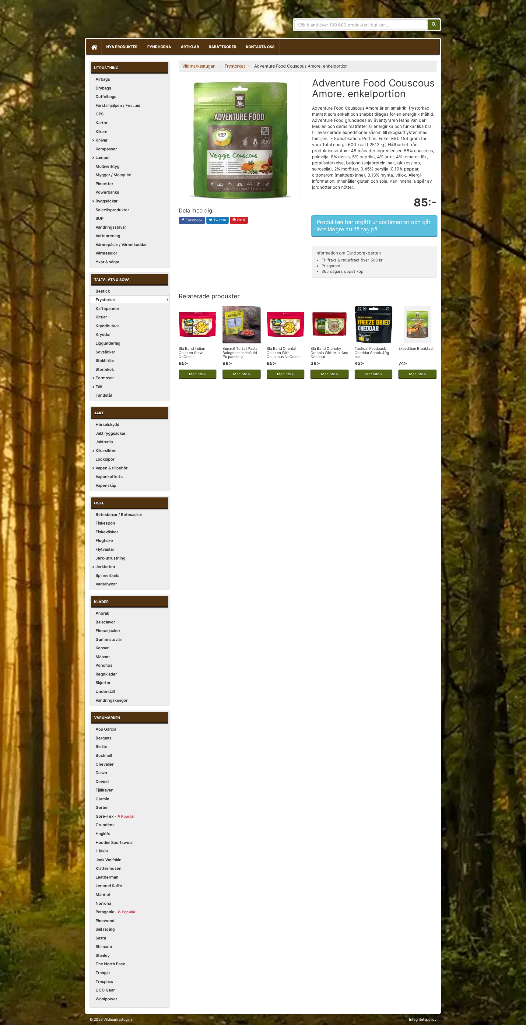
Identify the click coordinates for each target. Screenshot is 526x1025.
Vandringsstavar (111, 227)
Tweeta (219, 220)
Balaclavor (105, 622)
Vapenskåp (106, 485)
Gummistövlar (109, 639)
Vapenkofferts (109, 476)
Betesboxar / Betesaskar (119, 514)
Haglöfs (103, 833)
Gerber (102, 807)
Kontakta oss (260, 46)
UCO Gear (105, 990)
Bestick (103, 291)
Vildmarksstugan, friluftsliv (146, 20)
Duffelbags (106, 96)
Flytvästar (105, 549)
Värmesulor (106, 253)
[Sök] (434, 24)
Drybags (103, 88)
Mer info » (197, 374)
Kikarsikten (106, 450)
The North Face (110, 963)
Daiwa (101, 772)
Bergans (103, 737)
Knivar (101, 140)
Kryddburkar (107, 325)
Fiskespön (105, 523)
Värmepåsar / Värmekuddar (121, 244)
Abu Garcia (106, 729)
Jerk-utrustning (110, 558)
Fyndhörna (159, 46)
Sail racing (105, 929)
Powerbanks (107, 192)
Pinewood (105, 920)
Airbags (103, 79)
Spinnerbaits (107, 575)
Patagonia (115, 911)
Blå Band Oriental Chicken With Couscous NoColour (284, 352)
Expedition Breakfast (415, 348)
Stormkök (105, 369)
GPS (99, 113)
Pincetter (104, 183)
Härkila (102, 850)
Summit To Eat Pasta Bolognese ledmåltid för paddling (240, 352)
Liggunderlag (108, 343)
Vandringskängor (112, 700)
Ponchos (104, 665)
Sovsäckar (105, 351)
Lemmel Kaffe (109, 885)
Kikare (101, 131)
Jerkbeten (105, 566)
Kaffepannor (107, 308)
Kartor (101, 122)
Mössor (103, 656)
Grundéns (105, 824)
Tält (99, 386)
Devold (102, 781)
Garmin (102, 798)
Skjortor (103, 682)
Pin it (240, 220)
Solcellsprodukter (112, 209)
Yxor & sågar (107, 261)
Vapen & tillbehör (112, 467)
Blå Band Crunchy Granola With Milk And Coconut (329, 352)
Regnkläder (106, 674)
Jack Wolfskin (108, 859)
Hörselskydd (107, 424)
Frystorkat (105, 299)
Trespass (104, 981)
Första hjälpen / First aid (118, 105)
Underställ (105, 691)
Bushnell (104, 755)
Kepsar (102, 647)
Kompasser (106, 148)
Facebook (194, 220)
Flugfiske (104, 540)
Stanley (103, 955)
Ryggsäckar (106, 200)
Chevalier (105, 764)
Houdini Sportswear (114, 842)
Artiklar (190, 46)
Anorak (102, 613)
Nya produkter (122, 46)
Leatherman (107, 877)
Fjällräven (105, 790)
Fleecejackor (108, 630)
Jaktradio (104, 441)
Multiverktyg (107, 166)
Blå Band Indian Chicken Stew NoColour (192, 352)
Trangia (103, 972)
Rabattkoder (222, 46)
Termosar (105, 377)
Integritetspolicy (423, 1019)
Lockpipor (105, 459)
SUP (99, 218)
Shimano (104, 946)
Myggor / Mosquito (114, 174)
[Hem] (93, 46)
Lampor (103, 157)
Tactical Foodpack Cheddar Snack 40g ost (372, 352)
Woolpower (106, 998)
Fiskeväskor (107, 531)
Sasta (101, 937)
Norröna (103, 903)
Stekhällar (105, 360)
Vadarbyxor (106, 583)
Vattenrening (108, 235)
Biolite (101, 746)
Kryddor (103, 334)
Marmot (103, 894)
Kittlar (101, 316)
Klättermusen (108, 868)
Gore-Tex (115, 816)
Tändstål (104, 395)
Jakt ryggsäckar (110, 433)
